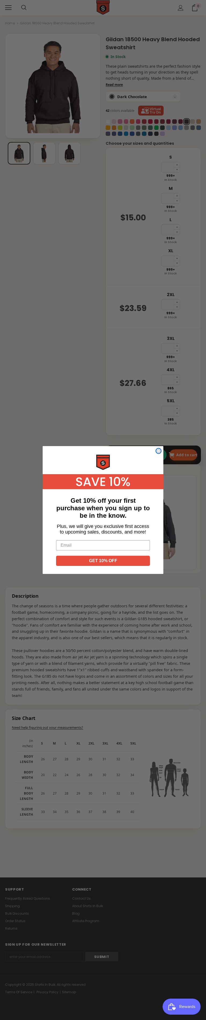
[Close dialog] (158, 451)
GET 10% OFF (103, 560)
